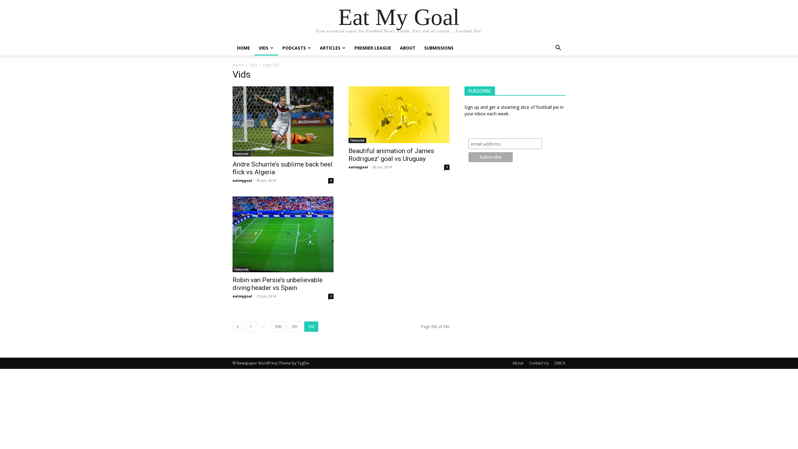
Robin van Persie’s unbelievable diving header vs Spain (278, 284)
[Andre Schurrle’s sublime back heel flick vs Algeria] (283, 121)
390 (278, 326)
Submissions (439, 48)
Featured (241, 154)
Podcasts (294, 48)
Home (243, 48)
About (408, 48)
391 (294, 326)
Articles (330, 48)
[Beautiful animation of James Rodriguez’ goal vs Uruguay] (399, 114)
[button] (557, 48)
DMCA (560, 363)
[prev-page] (238, 326)
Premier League (372, 48)
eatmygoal (242, 180)
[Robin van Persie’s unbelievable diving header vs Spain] (283, 234)
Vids (263, 48)
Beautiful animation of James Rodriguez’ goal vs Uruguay (391, 154)
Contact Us (539, 363)
